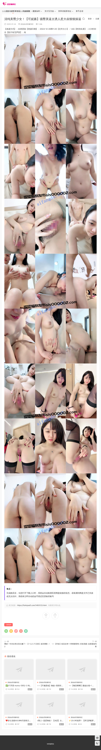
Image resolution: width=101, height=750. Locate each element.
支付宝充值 (49, 11)
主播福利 (8, 625)
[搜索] (83, 18)
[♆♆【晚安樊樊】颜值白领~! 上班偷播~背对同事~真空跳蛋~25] (82, 669)
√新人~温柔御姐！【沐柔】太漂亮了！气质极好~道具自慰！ (50, 720)
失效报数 (26, 11)
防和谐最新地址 (64, 11)
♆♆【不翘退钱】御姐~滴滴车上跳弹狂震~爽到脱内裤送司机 (50, 685)
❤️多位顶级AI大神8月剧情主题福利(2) (18, 720)
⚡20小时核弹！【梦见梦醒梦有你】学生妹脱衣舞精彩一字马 (82, 720)
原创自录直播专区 (13, 11)
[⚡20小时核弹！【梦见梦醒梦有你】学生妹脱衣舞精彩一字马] (82, 704)
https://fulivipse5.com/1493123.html (32, 605)
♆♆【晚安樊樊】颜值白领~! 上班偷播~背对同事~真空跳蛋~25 (82, 685)
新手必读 (79, 11)
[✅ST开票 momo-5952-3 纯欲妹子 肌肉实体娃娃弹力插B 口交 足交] (19, 669)
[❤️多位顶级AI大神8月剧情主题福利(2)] (19, 704)
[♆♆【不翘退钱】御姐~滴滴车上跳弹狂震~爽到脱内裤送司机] (50, 669)
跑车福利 (36, 11)
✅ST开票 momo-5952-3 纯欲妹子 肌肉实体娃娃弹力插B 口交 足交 (19, 685)
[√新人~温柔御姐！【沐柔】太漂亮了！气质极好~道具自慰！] (50, 704)
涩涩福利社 (9, 3)
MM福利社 (50, 744)
